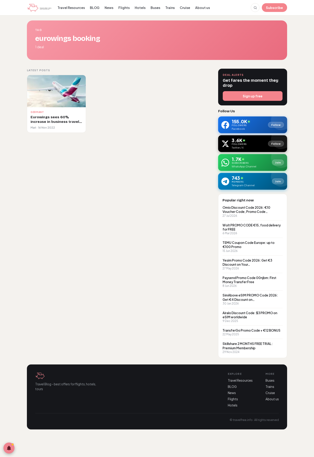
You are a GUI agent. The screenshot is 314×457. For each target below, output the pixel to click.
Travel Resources (71, 8)
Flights (124, 8)
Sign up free (253, 96)
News (109, 8)
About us (202, 8)
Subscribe (274, 8)
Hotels (140, 8)
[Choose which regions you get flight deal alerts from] (8, 448)
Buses (155, 8)
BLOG (95, 8)
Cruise (185, 8)
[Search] (255, 7)
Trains (170, 8)
